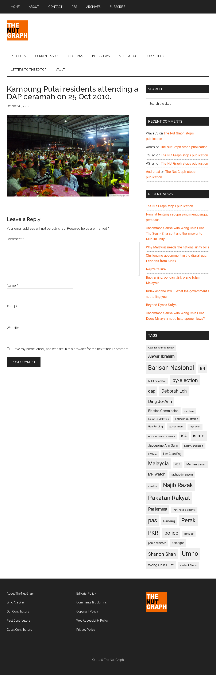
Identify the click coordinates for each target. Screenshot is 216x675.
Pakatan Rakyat (169, 497)
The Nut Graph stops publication (183, 147)
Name (12, 285)
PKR (153, 533)
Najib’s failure (156, 269)
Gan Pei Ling (155, 426)
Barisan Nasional (171, 367)
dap (151, 391)
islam (199, 436)
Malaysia (158, 464)
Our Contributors (18, 611)
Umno (190, 553)
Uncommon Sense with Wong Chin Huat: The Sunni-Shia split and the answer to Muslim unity (175, 233)
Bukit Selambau (157, 381)
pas (152, 520)
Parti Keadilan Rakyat (184, 509)
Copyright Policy (87, 611)
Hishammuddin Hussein (161, 436)
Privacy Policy (85, 629)
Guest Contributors (19, 629)
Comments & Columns (91, 602)
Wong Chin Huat (161, 565)
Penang (169, 521)
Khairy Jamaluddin (193, 446)
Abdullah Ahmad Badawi (161, 347)
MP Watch (156, 474)
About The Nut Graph (21, 593)
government (176, 426)
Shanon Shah (162, 554)
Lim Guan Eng (172, 453)
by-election (185, 380)
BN (202, 368)
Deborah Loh (174, 391)
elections (189, 411)
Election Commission (163, 411)
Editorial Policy (86, 593)
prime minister (157, 543)
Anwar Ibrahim (161, 356)
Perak (188, 520)
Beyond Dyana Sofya (161, 305)
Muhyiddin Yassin (182, 474)
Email (12, 307)
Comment (15, 239)
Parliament (157, 509)
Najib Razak (178, 485)
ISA (184, 436)
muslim (152, 486)
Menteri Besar (196, 464)
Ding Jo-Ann (160, 401)
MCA (177, 464)
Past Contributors (18, 620)
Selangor (178, 543)
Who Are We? (15, 602)
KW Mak (152, 454)
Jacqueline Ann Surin (163, 445)
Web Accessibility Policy (92, 620)
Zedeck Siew (188, 565)
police (171, 533)
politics (188, 533)
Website (13, 328)
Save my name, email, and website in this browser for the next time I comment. (70, 349)
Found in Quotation (186, 418)
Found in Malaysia (158, 418)
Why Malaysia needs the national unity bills (177, 247)
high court (195, 426)
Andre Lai (153, 172)
